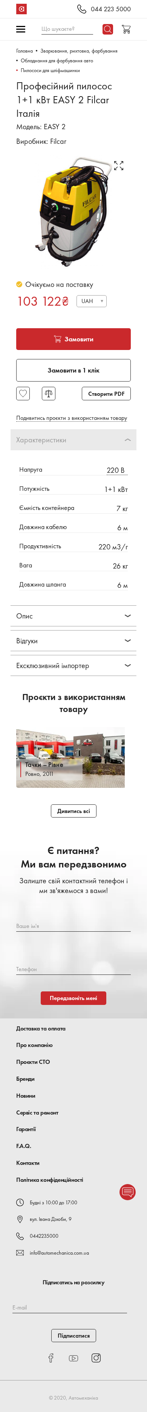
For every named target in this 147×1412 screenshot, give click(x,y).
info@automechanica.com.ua (59, 1252)
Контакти (28, 1163)
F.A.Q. (23, 1146)
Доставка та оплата (41, 1028)
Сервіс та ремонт (37, 1112)
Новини (25, 1096)
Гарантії (26, 1129)
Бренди (25, 1079)
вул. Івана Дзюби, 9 (51, 1219)
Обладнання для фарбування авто (57, 60)
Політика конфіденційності (49, 1180)
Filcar (58, 141)
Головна (24, 50)
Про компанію (34, 1045)
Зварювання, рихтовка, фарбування (79, 50)
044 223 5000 (111, 9)
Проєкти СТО (33, 1062)
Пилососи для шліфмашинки (50, 70)
